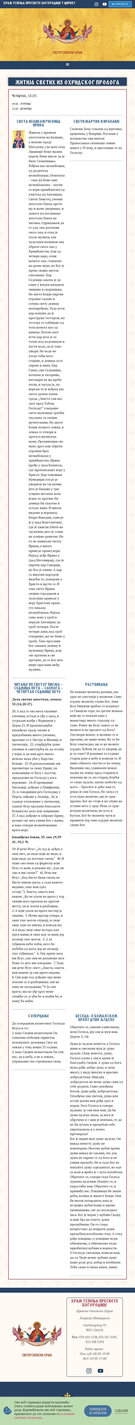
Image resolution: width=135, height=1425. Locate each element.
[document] (67, 712)
